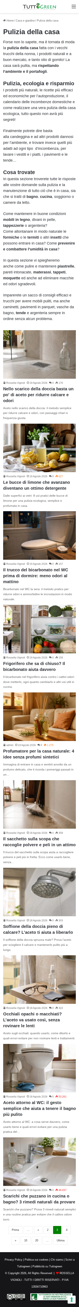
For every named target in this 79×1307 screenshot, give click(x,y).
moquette (11, 278)
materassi (42, 272)
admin (9, 745)
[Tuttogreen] (39, 6)
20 (36, 1240)
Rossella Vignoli (15, 382)
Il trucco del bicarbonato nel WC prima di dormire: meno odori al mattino (35, 576)
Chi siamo (57, 1259)
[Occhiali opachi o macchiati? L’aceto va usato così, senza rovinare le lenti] (39, 979)
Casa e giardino (25, 20)
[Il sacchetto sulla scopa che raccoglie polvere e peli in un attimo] (39, 804)
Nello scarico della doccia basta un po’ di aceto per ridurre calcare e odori (38, 395)
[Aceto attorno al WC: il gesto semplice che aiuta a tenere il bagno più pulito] (39, 1068)
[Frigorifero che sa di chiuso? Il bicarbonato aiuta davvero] (39, 629)
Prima (15, 1229)
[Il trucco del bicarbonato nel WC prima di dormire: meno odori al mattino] (39, 535)
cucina (46, 197)
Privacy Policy (13, 1259)
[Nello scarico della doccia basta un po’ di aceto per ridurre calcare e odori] (39, 354)
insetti (56, 237)
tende (21, 313)
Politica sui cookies (36, 1259)
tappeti (59, 272)
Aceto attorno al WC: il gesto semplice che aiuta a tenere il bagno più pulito (39, 1108)
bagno (32, 197)
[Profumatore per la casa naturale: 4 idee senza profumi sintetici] (39, 716)
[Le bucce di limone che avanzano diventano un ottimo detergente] (39, 448)
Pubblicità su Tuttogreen (47, 1266)
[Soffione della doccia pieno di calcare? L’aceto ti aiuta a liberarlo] (39, 892)
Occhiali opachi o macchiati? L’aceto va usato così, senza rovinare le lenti (32, 1020)
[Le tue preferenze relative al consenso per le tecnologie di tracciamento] (72, 1300)
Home (10, 20)
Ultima (60, 1240)
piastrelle (66, 266)
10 (25, 1240)
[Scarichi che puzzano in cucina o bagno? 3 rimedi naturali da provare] (39, 1161)
